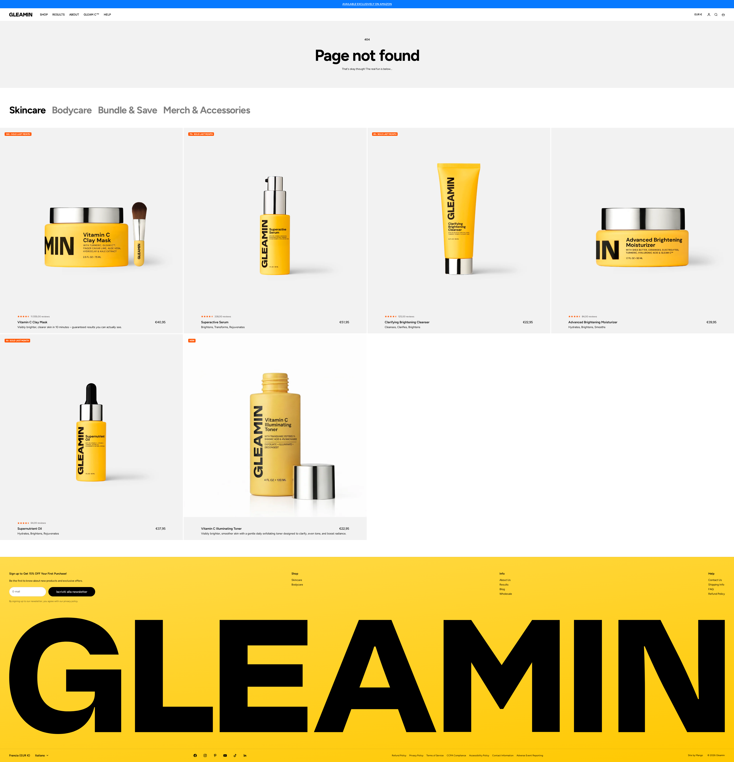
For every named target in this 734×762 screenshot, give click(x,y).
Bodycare (297, 584)
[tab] (27, 110)
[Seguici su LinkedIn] (245, 755)
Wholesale (506, 593)
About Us (505, 580)
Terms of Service (435, 755)
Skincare (296, 580)
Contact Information (503, 755)
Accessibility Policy (479, 755)
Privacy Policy (416, 755)
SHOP (44, 14)
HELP (107, 14)
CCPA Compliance (456, 755)
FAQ (711, 589)
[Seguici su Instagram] (205, 755)
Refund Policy (716, 593)
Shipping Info (716, 584)
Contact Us (715, 580)
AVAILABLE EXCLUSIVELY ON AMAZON (367, 4)
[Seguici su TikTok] (235, 755)
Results (504, 584)
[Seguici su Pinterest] (215, 755)
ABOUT (74, 14)
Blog (502, 589)
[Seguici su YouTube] (225, 755)
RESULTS (58, 14)
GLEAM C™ (91, 14)
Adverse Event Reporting (530, 755)
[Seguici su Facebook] (195, 755)
